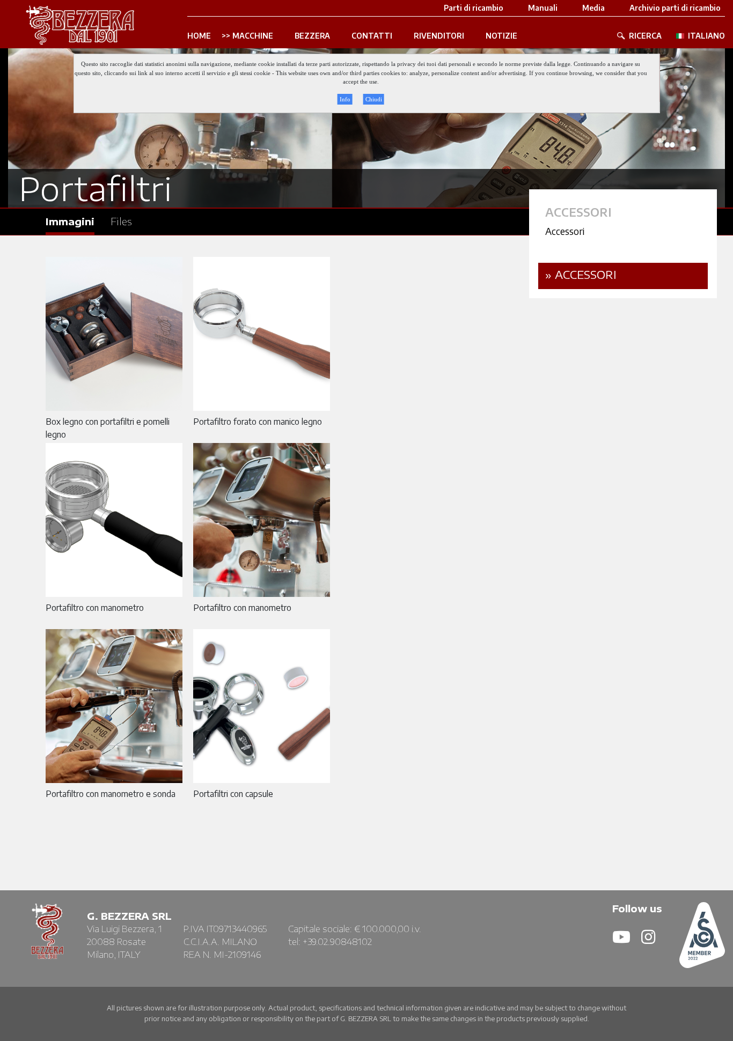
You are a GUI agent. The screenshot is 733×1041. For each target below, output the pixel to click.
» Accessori (581, 274)
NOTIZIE (501, 36)
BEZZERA (312, 36)
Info (345, 99)
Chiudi (373, 99)
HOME (199, 36)
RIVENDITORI (439, 36)
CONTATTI (371, 36)
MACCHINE (252, 36)
